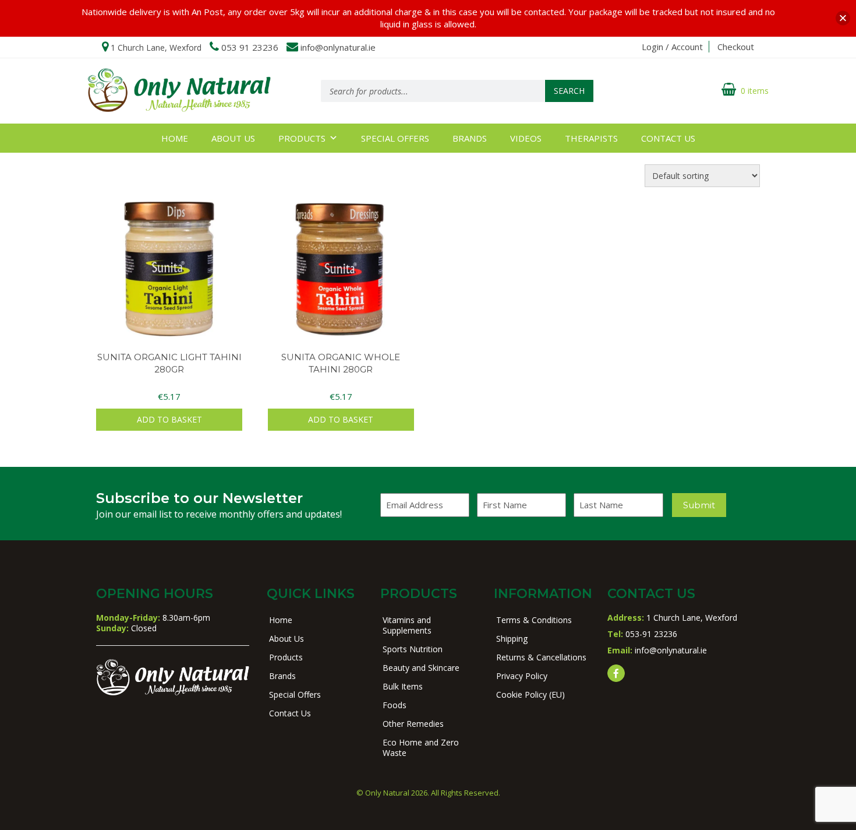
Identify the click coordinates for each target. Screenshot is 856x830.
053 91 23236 (249, 47)
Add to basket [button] (169, 419)
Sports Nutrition (413, 649)
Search (569, 90)
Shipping (512, 638)
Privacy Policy (521, 675)
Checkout (735, 46)
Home (174, 138)
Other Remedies (413, 723)
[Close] (843, 18)
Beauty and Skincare (421, 667)
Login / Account (672, 46)
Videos (526, 138)
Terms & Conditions (534, 619)
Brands (469, 138)
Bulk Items (403, 686)
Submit (699, 505)
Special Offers (395, 138)
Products (302, 138)
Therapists (591, 138)
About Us (233, 138)
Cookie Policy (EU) (530, 694)
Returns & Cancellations (541, 657)
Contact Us (668, 138)
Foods (394, 705)
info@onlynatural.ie (338, 47)
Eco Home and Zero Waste (421, 747)
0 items (755, 90)
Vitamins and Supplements (407, 625)
